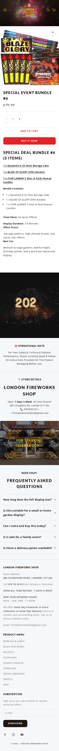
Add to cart (29, 131)
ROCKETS (8, 652)
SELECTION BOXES (13, 646)
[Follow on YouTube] (22, 734)
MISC (6, 684)
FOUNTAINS (10, 657)
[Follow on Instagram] (13, 734)
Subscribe (15, 723)
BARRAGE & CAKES (14, 641)
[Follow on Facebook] (5, 734)
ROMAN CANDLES (13, 662)
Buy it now (29, 141)
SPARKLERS (9, 668)
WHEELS (8, 679)
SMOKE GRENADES (14, 673)
